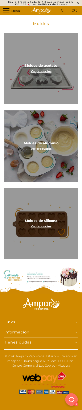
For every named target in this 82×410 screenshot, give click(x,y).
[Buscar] (63, 10)
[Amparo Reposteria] (41, 10)
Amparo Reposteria (30, 356)
